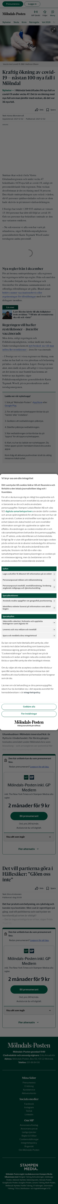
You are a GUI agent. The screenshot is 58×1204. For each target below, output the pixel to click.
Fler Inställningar (29, 713)
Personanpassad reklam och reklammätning (22, 580)
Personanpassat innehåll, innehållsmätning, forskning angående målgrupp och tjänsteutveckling (27, 586)
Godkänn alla (29, 706)
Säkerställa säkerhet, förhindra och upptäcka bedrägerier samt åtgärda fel (23, 622)
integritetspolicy (32, 692)
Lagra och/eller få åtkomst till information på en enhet (27, 574)
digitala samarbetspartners (19, 511)
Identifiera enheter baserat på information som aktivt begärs (27, 607)
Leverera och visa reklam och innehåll (19, 629)
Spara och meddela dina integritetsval (20, 635)
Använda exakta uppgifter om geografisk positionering (27, 600)
